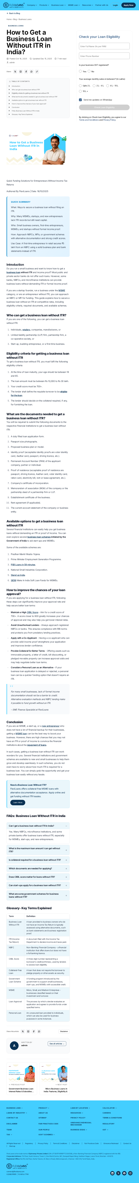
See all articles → (57, 1043)
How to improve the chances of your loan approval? (29, 104)
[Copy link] (37, 71)
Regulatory (109, 1124)
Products (43, 5)
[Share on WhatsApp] (31, 71)
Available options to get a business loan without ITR (29, 100)
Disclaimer (64, 1031)
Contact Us (12, 1118)
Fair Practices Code (48, 1124)
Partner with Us (101, 5)
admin (12, 62)
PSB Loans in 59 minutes (23, 564)
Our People (44, 1130)
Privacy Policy (78, 1118)
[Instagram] (130, 1173)
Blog (15, 19)
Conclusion (16, 107)
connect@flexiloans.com (15, 1172)
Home (9, 19)
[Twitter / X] (118, 1173)
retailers (26, 329)
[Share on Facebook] (26, 71)
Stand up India (18, 575)
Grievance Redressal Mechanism (81, 1124)
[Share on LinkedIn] (20, 71)
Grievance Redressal (110, 1143)
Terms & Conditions (112, 1118)
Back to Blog (14, 13)
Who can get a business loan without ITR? (26, 90)
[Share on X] (15, 71)
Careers (107, 1113)
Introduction (16, 86)
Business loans (25, 19)
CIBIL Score (32, 612)
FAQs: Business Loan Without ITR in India (25, 111)
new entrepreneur (50, 726)
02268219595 (11, 1174)
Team (9, 1130)
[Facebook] (124, 1173)
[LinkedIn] (112, 1173)
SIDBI (13, 580)
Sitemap (42, 1118)
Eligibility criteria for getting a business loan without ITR (30, 93)
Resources (86, 5)
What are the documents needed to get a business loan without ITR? (34, 97)
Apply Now (128, 5)
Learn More (17, 802)
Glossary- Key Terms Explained (22, 114)
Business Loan (57, 5)
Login (115, 5)
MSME (62, 290)
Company (31, 5)
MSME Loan (73, 5)
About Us (43, 1113)
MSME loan (21, 733)
